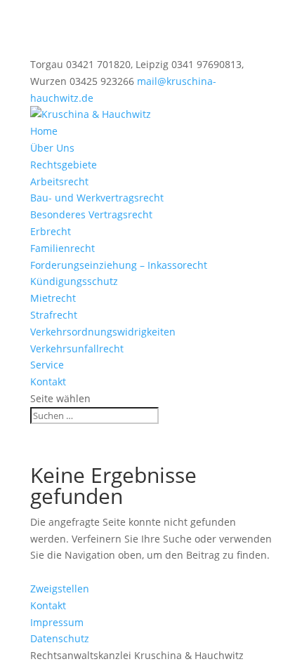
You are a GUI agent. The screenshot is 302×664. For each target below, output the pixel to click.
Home (44, 131)
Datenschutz (59, 638)
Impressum (57, 622)
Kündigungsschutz (74, 281)
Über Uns (52, 147)
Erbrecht (50, 231)
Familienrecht (62, 248)
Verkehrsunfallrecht (77, 348)
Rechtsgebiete (63, 164)
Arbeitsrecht (59, 181)
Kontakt (48, 381)
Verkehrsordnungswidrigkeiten (103, 331)
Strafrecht (53, 314)
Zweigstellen (59, 588)
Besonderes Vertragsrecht (91, 214)
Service (47, 364)
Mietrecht (53, 298)
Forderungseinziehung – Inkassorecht (118, 265)
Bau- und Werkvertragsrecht (97, 197)
